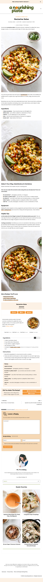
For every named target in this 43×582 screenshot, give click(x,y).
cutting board (7, 209)
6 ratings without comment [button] (21, 409)
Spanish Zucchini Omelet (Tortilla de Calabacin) (33, 402)
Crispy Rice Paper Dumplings (31, 514)
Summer (22, 16)
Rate (29, 312)
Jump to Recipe (19, 25)
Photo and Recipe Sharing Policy (21, 571)
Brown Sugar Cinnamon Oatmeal (11, 544)
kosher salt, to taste (15, 347)
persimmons (24, 94)
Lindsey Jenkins (12, 21)
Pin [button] (22, 312)
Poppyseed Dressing (8, 296)
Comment (6, 421)
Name (5, 440)
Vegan (26, 16)
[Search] (38, 481)
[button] (19, 306)
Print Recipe (25, 25)
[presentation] (12, 501)
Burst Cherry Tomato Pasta (7, 401)
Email (24, 440)
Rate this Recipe (32, 391)
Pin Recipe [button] (32, 393)
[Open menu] (41, 8)
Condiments (18, 16)
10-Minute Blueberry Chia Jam (10, 300)
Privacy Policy (10, 571)
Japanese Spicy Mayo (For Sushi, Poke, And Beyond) (11, 515)
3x (39, 337)
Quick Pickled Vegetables (9, 298)
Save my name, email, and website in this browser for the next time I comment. (21, 443)
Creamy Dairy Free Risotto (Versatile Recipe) (31, 545)
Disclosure (4, 571)
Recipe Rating (7, 436)
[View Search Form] (40, 2)
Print (14, 312)
